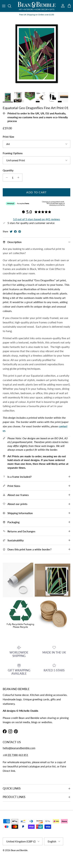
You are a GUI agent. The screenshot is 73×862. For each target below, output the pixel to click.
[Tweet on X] (11, 231)
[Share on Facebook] (15, 231)
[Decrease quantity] (6, 177)
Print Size (8, 136)
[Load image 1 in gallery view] (36, 53)
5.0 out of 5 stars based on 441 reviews (36, 219)
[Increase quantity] (19, 177)
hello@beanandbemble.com (19, 748)
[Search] (11, 6)
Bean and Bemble (19, 850)
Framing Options (13, 153)
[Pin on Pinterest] (19, 231)
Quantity (8, 170)
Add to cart (36, 192)
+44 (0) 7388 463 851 (15, 754)
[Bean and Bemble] (36, 6)
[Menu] (3, 6)
